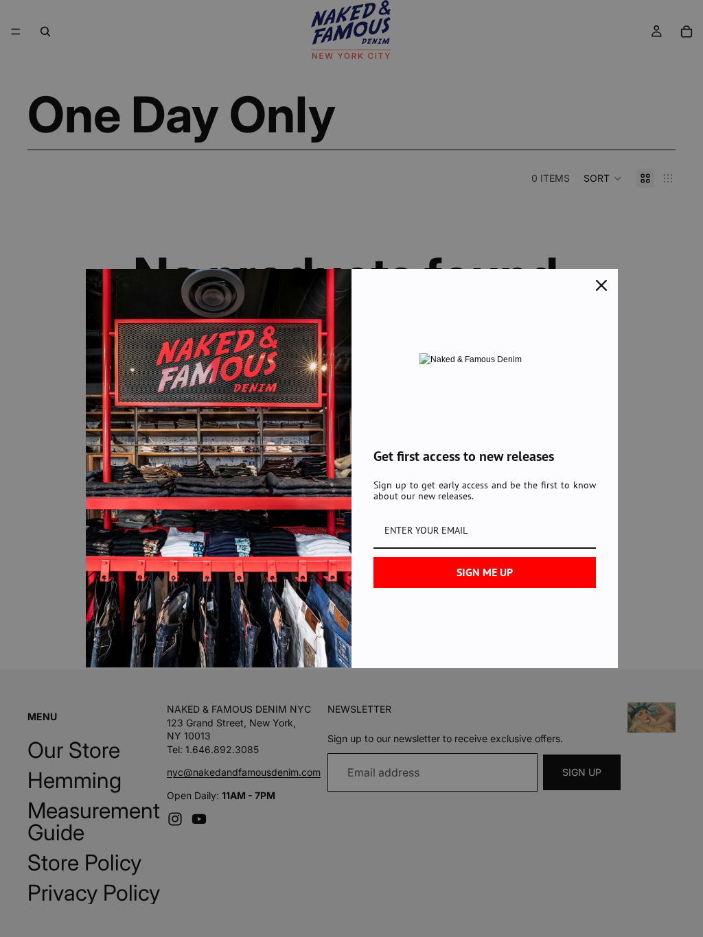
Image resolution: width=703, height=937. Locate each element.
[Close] (601, 285)
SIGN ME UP (485, 572)
